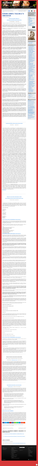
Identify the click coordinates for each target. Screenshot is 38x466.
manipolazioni (3, 425)
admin (9, 17)
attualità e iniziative (30, 447)
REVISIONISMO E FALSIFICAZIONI (25, 6)
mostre (29, 453)
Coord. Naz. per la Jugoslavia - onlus (32, 97)
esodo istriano (29, 105)
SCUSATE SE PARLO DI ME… (31, 80)
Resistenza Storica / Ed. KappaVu (31, 95)
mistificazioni (32, 113)
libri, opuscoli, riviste (30, 451)
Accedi (3, 447)
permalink (13, 425)
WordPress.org (4, 449)
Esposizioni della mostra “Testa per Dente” (31, 43)
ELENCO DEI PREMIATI (31, 25)
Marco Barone (4, 189)
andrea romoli (32, 101)
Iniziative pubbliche (31, 42)
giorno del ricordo (21, 424)
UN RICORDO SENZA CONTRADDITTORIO (31, 63)
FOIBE (19, 6)
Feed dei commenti (5, 448)
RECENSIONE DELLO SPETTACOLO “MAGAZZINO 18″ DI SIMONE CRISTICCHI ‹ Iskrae (14, 433)
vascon (33, 117)
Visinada (30, 118)
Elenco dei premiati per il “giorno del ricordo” (13, 452)
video (29, 448)
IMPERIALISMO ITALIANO (11, 6)
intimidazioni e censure (30, 109)
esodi (7, 424)
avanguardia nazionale (30, 102)
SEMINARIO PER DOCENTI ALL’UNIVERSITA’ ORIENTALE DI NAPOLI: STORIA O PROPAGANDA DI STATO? (32, 71)
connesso (6, 441)
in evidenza (12, 453)
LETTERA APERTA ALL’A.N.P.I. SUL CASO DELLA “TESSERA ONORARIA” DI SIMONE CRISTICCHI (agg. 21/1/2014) (7, 11)
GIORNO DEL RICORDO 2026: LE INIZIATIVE (31, 69)
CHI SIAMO (6, 6)
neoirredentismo (7, 425)
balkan (32, 102)
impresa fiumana (33, 108)
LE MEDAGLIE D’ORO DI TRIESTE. (31, 78)
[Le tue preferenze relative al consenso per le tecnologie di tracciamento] (36, 464)
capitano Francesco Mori (31, 103)
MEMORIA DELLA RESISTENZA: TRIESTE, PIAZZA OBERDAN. (31, 90)
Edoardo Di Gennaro (10, 386)
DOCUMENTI (30, 24)
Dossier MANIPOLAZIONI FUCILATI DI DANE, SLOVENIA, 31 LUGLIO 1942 (14, 451)
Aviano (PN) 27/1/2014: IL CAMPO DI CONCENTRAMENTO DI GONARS (22, 11)
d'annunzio (29, 104)
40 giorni (30, 100)
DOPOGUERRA (31, 6)
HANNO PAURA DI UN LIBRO (31, 62)
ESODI (34, 6)
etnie (31, 105)
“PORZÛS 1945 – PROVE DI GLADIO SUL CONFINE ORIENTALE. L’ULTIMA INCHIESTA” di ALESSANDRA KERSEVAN (32, 87)
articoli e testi (15, 424)
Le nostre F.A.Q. (30, 24)
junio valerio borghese (30, 111)
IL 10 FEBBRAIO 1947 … (31, 23)
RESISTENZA (16, 6)
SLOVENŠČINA (30, 455)
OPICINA (31, 116)
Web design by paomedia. (31, 459)
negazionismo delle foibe (31, 114)
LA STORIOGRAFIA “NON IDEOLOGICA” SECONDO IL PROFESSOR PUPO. (32, 61)
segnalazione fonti (30, 452)
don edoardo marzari (32, 104)
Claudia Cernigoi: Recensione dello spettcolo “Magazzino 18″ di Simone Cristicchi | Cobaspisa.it (14, 436)
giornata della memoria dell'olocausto (31, 107)
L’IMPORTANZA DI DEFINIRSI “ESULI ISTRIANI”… (31, 76)
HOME (3, 6)
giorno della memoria (30, 108)
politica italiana (33, 116)
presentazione (30, 94)
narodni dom (29, 114)
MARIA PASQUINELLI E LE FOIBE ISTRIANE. (32, 75)
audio (29, 449)
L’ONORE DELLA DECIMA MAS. (31, 73)
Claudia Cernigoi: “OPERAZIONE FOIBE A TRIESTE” (13, 448)
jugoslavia (30, 110)
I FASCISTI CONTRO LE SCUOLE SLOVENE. (31, 91)
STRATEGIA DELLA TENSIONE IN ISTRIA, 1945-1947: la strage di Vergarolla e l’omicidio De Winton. (32, 65)
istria (32, 109)
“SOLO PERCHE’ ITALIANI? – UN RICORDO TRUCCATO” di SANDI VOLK (32, 68)
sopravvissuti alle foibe (30, 117)
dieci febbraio (7, 3)
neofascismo (30, 115)
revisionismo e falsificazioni (11, 424)
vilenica (28, 118)
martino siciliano (29, 113)
